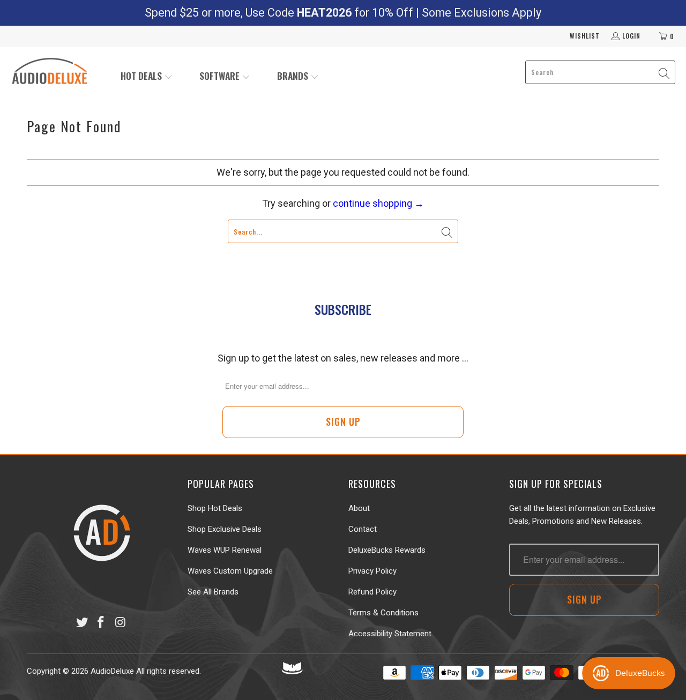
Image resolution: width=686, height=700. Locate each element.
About (359, 508)
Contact (362, 529)
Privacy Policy (372, 571)
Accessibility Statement (389, 633)
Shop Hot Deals (215, 508)
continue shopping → (378, 203)
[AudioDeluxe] (49, 72)
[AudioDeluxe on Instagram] (121, 623)
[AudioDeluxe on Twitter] (82, 623)
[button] (147, 77)
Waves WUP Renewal (225, 550)
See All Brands (213, 592)
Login (631, 35)
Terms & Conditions (383, 613)
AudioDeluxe (112, 671)
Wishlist (585, 35)
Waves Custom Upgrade (230, 571)
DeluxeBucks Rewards (387, 550)
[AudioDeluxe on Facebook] (101, 623)
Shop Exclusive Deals (225, 529)
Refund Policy (372, 592)
